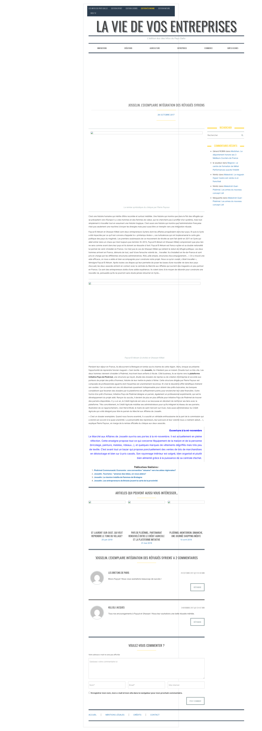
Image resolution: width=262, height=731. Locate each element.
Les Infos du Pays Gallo (98, 8)
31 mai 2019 (146, 543)
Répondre (197, 587)
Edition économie (148, 8)
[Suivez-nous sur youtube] (242, 8)
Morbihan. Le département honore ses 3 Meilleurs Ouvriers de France (227, 154)
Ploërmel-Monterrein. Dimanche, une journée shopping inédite (186, 534)
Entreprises (182, 48)
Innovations (102, 48)
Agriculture (155, 48)
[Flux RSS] (226, 8)
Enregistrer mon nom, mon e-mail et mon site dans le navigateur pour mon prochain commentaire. (136, 693)
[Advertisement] (166, 77)
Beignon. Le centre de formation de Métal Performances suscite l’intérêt (226, 166)
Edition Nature (164, 8)
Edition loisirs (131, 8)
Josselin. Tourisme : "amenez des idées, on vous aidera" (120, 474)
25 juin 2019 (107, 539)
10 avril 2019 (186, 539)
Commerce (208, 48)
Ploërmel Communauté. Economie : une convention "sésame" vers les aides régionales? (135, 470)
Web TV (93, 13)
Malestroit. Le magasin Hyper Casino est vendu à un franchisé (228, 177)
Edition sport (116, 8)
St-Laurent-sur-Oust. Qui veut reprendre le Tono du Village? (107, 534)
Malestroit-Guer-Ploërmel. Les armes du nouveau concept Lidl (227, 189)
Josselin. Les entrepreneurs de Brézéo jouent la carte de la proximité (126, 480)
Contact (218, 8)
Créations (128, 48)
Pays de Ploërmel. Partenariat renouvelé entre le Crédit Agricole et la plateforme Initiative (146, 536)
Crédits (137, 715)
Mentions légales (114, 715)
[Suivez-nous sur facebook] (231, 8)
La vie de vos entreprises (166, 26)
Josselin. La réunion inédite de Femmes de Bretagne (118, 477)
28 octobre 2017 (166, 115)
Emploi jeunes (232, 48)
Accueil (93, 715)
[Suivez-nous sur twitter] (237, 8)
